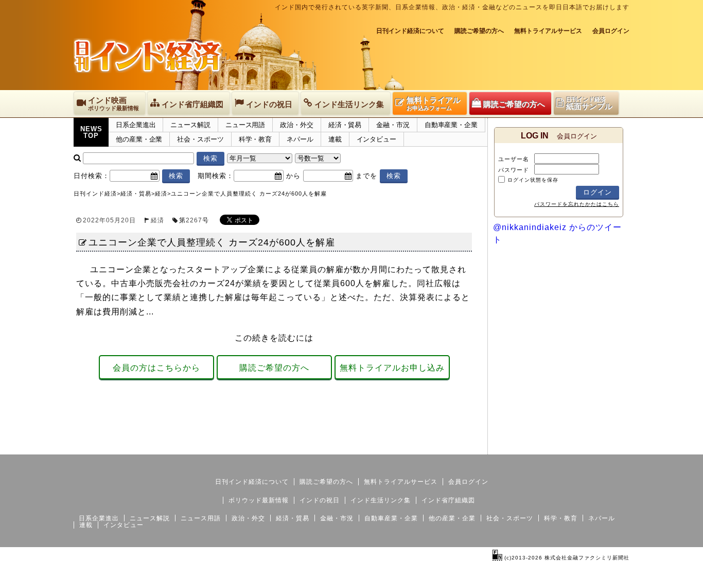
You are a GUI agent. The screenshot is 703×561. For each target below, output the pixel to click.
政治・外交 (296, 125)
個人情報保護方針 (604, 446)
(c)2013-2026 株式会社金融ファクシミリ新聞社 (565, 557)
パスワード (513, 170)
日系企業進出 (135, 125)
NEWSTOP (91, 132)
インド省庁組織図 (448, 500)
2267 (194, 220)
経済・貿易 (345, 125)
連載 (335, 139)
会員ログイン (610, 30)
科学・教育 (255, 139)
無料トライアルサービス (548, 30)
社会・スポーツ (200, 139)
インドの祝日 (320, 500)
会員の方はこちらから (156, 367)
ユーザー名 (513, 159)
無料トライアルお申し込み (392, 367)
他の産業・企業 (139, 139)
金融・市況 (393, 125)
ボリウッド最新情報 (259, 500)
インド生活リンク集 (380, 500)
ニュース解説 (190, 125)
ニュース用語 (245, 125)
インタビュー (376, 139)
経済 (157, 220)
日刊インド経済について (410, 30)
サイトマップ (551, 446)
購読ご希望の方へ (479, 30)
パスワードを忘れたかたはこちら (576, 204)
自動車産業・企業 (451, 125)
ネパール (300, 139)
